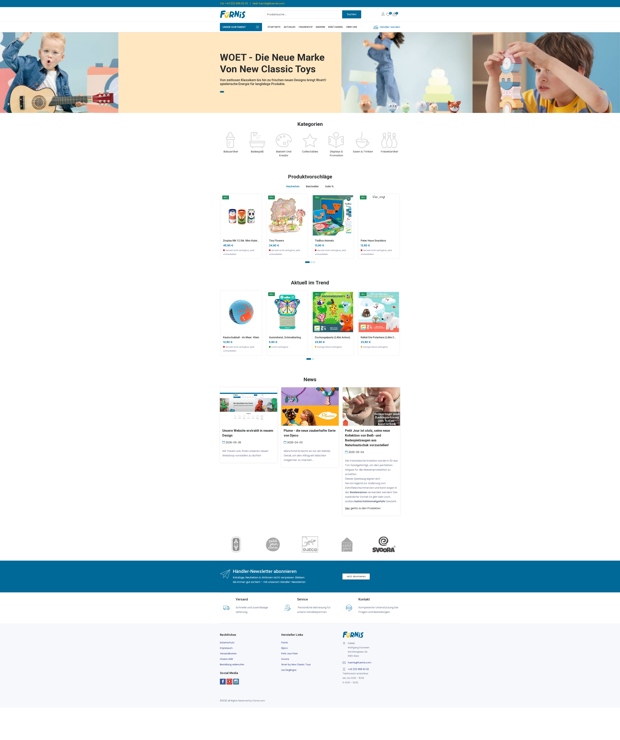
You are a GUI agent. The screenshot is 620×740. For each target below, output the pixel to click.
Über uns (351, 27)
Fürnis (284, 642)
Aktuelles (289, 27)
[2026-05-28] (224, 442)
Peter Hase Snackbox (373, 240)
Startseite (274, 27)
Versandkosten (228, 653)
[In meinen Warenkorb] (225, 210)
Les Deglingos (288, 670)
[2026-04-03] (285, 442)
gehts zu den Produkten (363, 508)
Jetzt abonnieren (356, 576)
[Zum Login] (383, 14)
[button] (7, 71)
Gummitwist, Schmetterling (285, 337)
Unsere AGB (226, 659)
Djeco (284, 648)
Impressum (226, 648)
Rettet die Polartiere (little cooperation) (384, 337)
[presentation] (223, 144)
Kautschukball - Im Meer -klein (241, 337)
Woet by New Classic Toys (296, 664)
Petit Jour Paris (289, 653)
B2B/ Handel (335, 27)
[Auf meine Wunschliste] (225, 225)
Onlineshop (306, 27)
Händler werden (390, 27)
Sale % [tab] (329, 186)
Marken (320, 27)
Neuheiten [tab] (293, 186)
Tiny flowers (276, 240)
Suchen (351, 14)
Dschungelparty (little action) (332, 337)
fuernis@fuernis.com (272, 3)
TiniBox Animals (324, 240)
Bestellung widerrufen (232, 664)
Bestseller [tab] (312, 186)
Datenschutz (227, 642)
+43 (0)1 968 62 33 (236, 3)
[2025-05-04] (346, 452)
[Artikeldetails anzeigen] (225, 218)
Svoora (285, 659)
